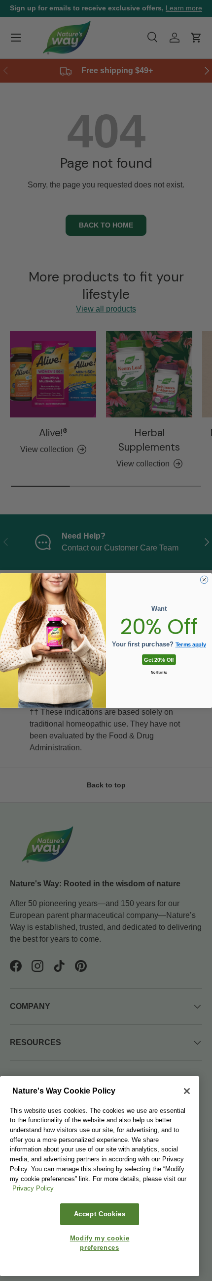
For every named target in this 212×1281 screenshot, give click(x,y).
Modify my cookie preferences (100, 1243)
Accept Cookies (100, 1214)
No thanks (159, 672)
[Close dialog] (204, 579)
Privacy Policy (33, 1188)
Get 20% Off (159, 659)
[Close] (187, 1091)
